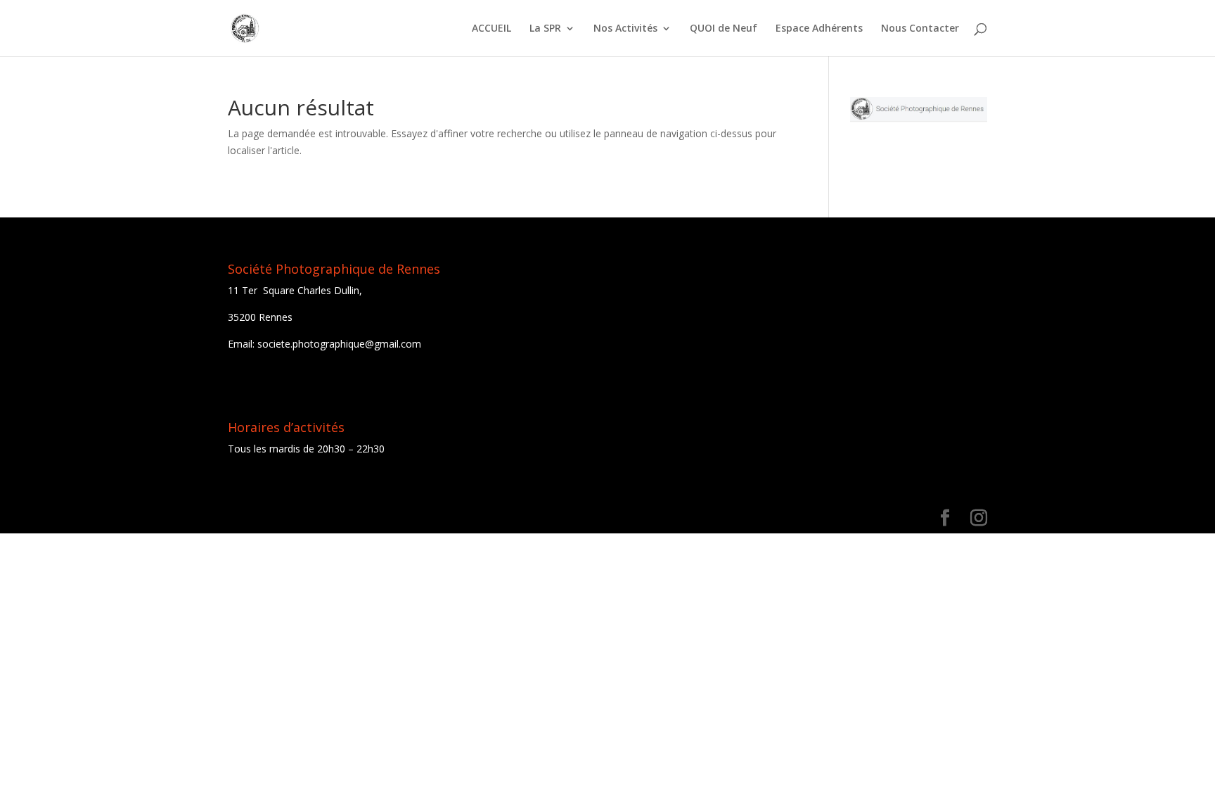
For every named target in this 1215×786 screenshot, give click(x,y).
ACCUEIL (491, 28)
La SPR (545, 28)
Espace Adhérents (819, 28)
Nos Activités (625, 28)
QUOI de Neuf (723, 28)
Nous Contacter (920, 28)
